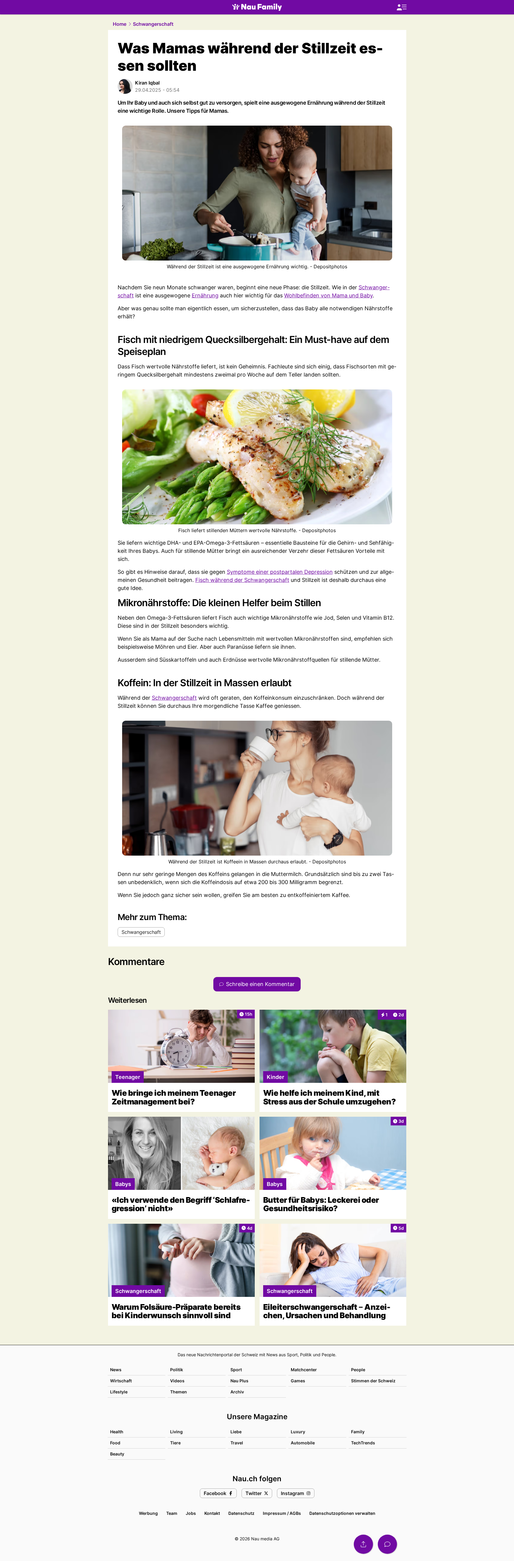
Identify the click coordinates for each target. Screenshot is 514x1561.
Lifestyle (119, 1391)
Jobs (191, 1513)
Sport (236, 1369)
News (116, 1369)
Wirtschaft (121, 1380)
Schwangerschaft (153, 24)
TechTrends (363, 1442)
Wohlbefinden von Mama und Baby (328, 295)
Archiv (237, 1391)
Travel (236, 1442)
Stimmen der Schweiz (373, 1380)
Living (176, 1431)
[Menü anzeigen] (401, 7)
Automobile (303, 1442)
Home (119, 24)
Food (115, 1442)
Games (298, 1380)
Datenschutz (241, 1513)
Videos (177, 1380)
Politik (176, 1369)
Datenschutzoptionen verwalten (342, 1513)
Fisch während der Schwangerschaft (242, 580)
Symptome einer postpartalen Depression (280, 572)
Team (171, 1513)
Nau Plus (239, 1380)
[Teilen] (363, 1544)
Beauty (117, 1453)
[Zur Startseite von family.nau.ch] (257, 7)
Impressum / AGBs (282, 1513)
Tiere (175, 1442)
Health (116, 1431)
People (358, 1369)
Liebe (236, 1431)
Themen (178, 1391)
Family (358, 1431)
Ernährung (205, 295)
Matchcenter (304, 1369)
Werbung (148, 1513)
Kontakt (212, 1513)
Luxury (298, 1431)
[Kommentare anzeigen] (387, 1544)
